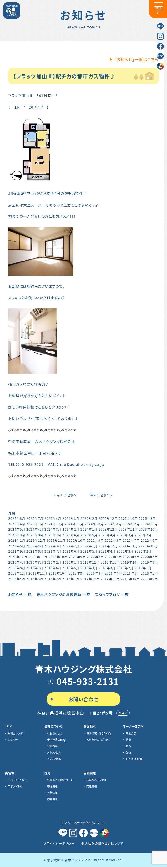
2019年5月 (71, 568)
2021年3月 (125, 551)
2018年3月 (34, 578)
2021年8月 (34, 551)
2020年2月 (53, 562)
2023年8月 (34, 535)
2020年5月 (149, 557)
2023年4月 (107, 535)
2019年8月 (16, 568)
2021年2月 (143, 551)
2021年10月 (148, 546)
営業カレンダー (16, 733)
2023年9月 (16, 535)
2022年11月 (56, 540)
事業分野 (131, 733)
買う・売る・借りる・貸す (99, 733)
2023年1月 (16, 540)
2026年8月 (16, 518)
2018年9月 (77, 573)
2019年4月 (89, 568)
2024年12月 (53, 524)
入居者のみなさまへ (97, 740)
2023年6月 (71, 535)
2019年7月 (34, 568)
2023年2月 (143, 535)
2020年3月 (34, 562)
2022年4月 (34, 546)
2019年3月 (107, 568)
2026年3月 (71, 518)
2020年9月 (77, 557)
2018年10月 (58, 573)
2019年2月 (125, 568)
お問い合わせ (83, 698)
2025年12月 (108, 518)
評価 (128, 752)
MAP (123, 713)
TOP (8, 726)
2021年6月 (71, 551)
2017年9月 (149, 578)
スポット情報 (15, 786)
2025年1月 (34, 524)
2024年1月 (89, 529)
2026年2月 (89, 518)
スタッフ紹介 (54, 752)
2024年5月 (16, 529)
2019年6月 (53, 568)
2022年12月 (35, 540)
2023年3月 (125, 535)
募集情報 (52, 792)
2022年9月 (95, 540)
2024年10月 (94, 524)
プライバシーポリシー (59, 843)
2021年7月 (53, 551)
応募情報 (52, 799)
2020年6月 (131, 557)
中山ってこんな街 (17, 780)
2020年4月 (16, 562)
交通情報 (91, 786)
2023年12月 (108, 529)
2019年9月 (149, 562)
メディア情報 (54, 759)
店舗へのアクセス (96, 780)
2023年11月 (128, 529)
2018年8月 (95, 573)
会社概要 (52, 746)
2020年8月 (95, 557)
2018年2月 (53, 578)
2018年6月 (131, 573)
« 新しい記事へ (65, 495)
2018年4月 (16, 578)
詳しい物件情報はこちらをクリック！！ (38, 406)
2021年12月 (108, 546)
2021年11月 (128, 546)
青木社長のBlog (56, 740)
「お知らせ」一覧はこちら (136, 59)
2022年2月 (71, 546)
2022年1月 (89, 546)
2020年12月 (17, 557)
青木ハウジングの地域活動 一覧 (63, 594)
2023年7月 (53, 535)
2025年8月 (147, 518)
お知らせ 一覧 (20, 594)
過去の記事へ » (101, 495)
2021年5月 (89, 551)
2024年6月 (149, 524)
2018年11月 (38, 573)
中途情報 (52, 786)
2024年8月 (113, 524)
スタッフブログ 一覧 (112, 594)
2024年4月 (34, 529)
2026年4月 (53, 518)
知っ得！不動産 (134, 759)
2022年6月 (149, 540)
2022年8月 (113, 540)
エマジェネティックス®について (83, 822)
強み (128, 746)
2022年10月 (76, 540)
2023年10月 (148, 529)
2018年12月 (17, 573)
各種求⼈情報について (60, 780)
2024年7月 (131, 524)
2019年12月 (90, 562)
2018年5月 (149, 573)
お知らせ (13, 740)
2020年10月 (58, 557)
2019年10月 (130, 562)
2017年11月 (110, 578)
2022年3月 (53, 546)
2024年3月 (53, 529)
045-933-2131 (88, 681)
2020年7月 (113, 557)
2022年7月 (131, 540)
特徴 (128, 740)
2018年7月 (113, 573)
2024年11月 (74, 524)
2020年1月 (71, 562)
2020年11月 (38, 557)
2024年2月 (71, 529)
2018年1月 (71, 578)
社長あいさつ (54, 733)
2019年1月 (143, 568)
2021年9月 (16, 551)
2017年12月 (90, 578)
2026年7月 (34, 518)
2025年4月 (16, 524)
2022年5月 (16, 546)
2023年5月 (89, 535)
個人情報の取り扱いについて (102, 843)
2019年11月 (110, 562)
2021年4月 (107, 551)
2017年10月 (130, 578)
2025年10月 (128, 518)
